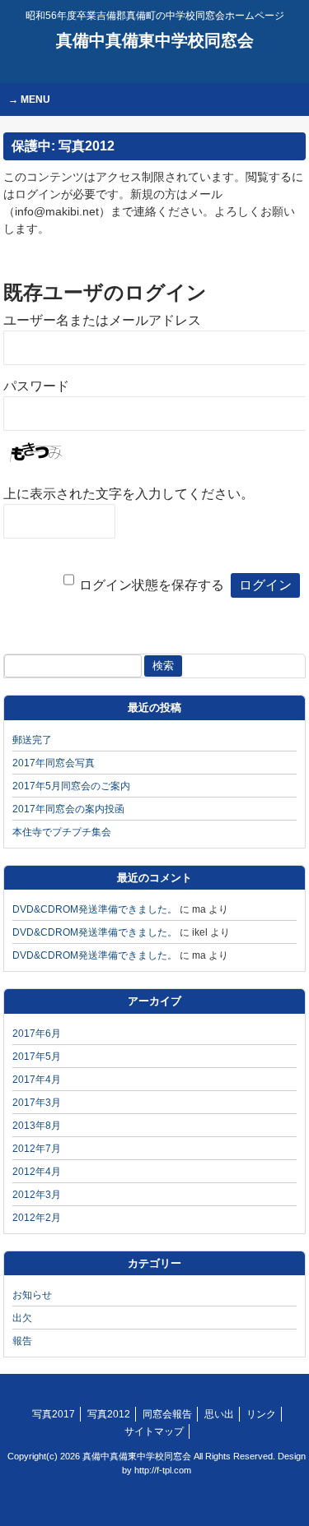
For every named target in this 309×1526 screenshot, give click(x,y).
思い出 (219, 1414)
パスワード (36, 386)
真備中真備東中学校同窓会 (155, 40)
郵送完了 (32, 740)
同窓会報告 (167, 1414)
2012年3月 (36, 1194)
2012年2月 (36, 1217)
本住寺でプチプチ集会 (61, 832)
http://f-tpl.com (162, 1470)
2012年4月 (36, 1171)
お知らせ (32, 1295)
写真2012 (108, 1414)
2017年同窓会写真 (53, 763)
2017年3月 (36, 1102)
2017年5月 (36, 1056)
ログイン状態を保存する (151, 585)
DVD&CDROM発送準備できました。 (94, 909)
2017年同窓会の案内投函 (68, 809)
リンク (261, 1414)
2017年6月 (36, 1033)
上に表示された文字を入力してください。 (128, 494)
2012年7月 (36, 1148)
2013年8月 (36, 1125)
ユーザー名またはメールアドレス (102, 320)
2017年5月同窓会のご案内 (71, 786)
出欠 (22, 1318)
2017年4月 (36, 1079)
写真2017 (53, 1414)
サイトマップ (154, 1431)
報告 (22, 1341)
